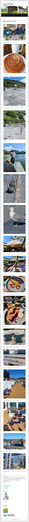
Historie (10, 14)
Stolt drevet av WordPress (14, 519)
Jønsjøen (19, 14)
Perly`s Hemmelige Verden (8, 4)
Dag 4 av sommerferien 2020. (9, 21)
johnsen (9, 22)
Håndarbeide (13, 14)
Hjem (3, 14)
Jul (16, 14)
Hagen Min (7, 14)
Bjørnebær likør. (9, 485)
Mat (21, 14)
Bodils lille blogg (5, 501)
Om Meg (24, 14)
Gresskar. (8, 487)
